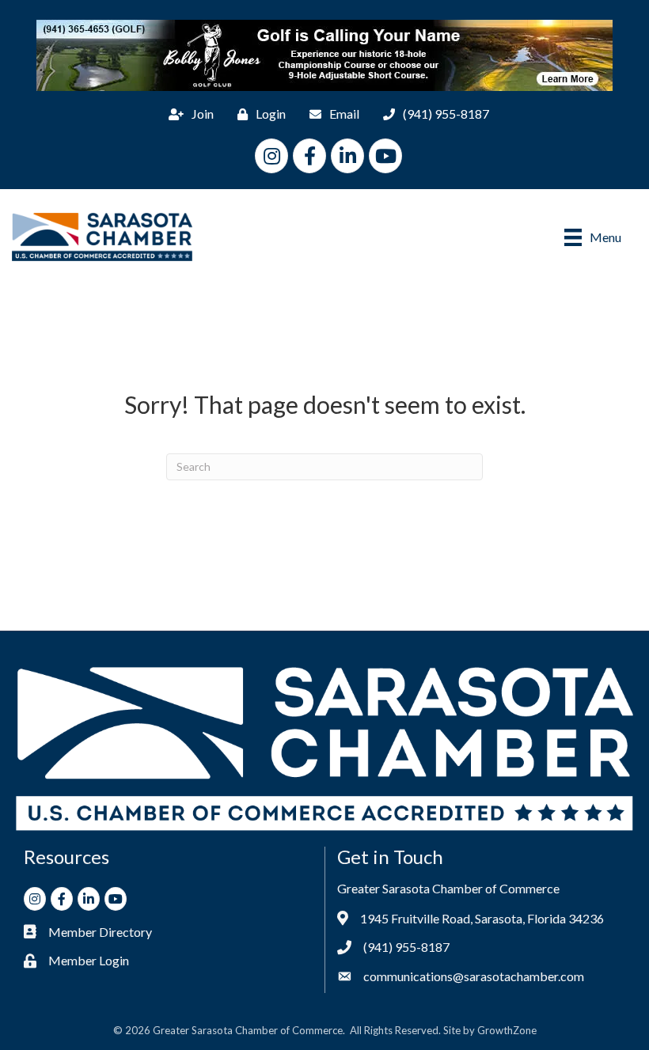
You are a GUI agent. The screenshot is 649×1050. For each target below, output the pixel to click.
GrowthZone (507, 1030)
